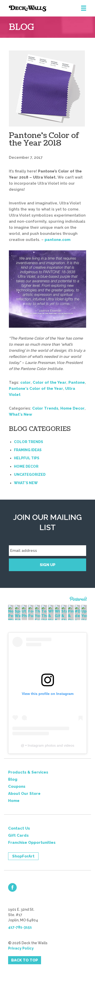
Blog (12, 779)
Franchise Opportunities (31, 842)
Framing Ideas (28, 450)
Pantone (76, 382)
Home (14, 800)
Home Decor (72, 408)
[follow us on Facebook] (12, 887)
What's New (20, 414)
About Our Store (24, 793)
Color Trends (45, 408)
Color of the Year (49, 382)
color (25, 382)
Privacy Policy (21, 948)
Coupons (16, 786)
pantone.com (57, 239)
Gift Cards (18, 835)
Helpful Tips (26, 458)
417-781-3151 (20, 927)
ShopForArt (23, 856)
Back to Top (24, 960)
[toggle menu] (83, 8)
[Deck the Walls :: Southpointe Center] (52, 8)
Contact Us (19, 828)
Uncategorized (30, 474)
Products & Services (28, 772)
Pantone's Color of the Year (36, 388)
